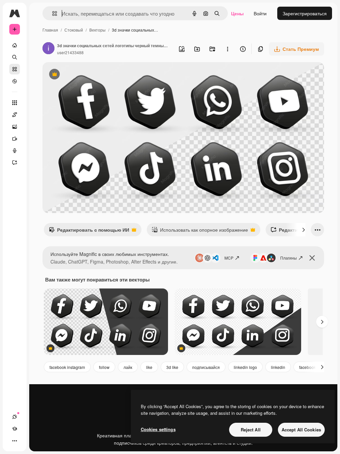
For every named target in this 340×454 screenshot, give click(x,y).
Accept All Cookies (301, 429)
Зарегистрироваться (305, 13)
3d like (172, 367)
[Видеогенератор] (14, 138)
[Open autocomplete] (52, 13)
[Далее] (303, 229)
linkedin (278, 367)
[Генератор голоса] (14, 150)
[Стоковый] (14, 69)
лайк (128, 367)
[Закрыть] (312, 258)
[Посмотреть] (14, 81)
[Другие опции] (227, 49)
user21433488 (70, 52)
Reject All (251, 429)
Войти (260, 13)
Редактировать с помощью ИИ (89, 231)
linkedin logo (245, 367)
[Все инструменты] (14, 102)
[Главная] (14, 45)
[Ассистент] (14, 162)
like (149, 367)
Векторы (97, 30)
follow (104, 367)
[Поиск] (14, 57)
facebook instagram (67, 367)
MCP (228, 258)
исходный (87, 74)
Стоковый (73, 30)
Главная (50, 30)
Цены (237, 13)
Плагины (288, 258)
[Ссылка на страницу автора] (48, 49)
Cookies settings (158, 429)
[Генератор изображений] (14, 126)
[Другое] (14, 440)
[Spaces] (14, 114)
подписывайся (206, 367)
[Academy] (14, 428)
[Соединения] (14, 416)
